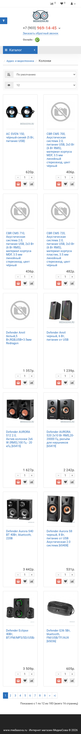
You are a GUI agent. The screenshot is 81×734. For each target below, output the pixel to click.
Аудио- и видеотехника (20, 60)
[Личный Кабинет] (72, 3)
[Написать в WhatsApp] (37, 39)
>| (55, 695)
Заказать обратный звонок (40, 33)
